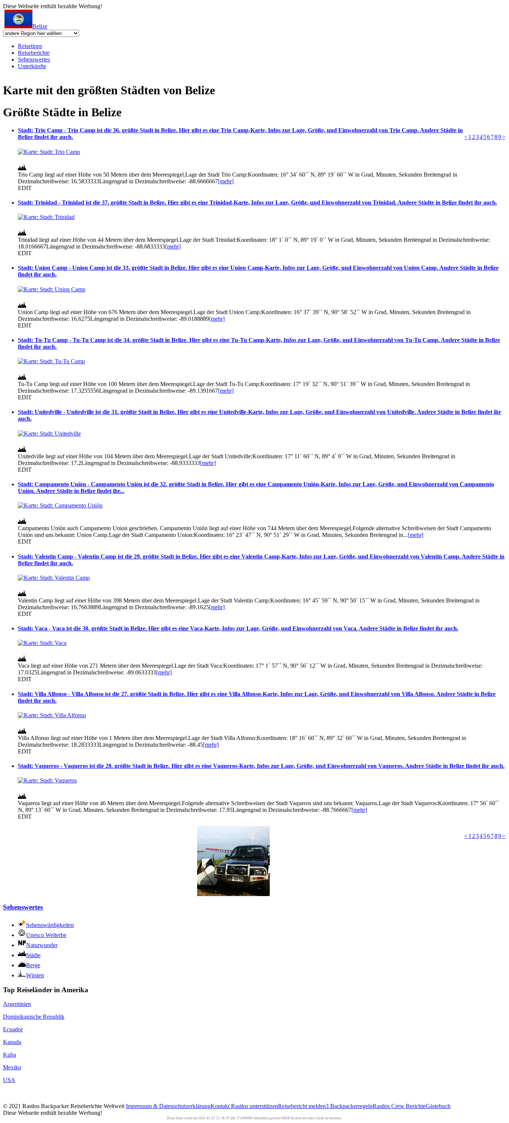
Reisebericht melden (302, 1106)
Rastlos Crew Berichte (399, 1106)
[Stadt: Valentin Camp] (54, 578)
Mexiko (12, 1067)
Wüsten (35, 975)
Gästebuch (438, 1106)
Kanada (12, 1042)
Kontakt (221, 1106)
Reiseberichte (34, 53)
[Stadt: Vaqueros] (47, 780)
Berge (33, 965)
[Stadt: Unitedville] (49, 433)
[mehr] (226, 181)
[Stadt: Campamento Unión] (60, 505)
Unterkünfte (32, 66)
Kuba (9, 1054)
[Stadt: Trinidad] (46, 217)
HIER (285, 1118)
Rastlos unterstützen (254, 1106)
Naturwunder (41, 945)
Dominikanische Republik (33, 1016)
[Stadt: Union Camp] (51, 289)
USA (9, 1080)
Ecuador (13, 1029)
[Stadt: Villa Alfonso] (52, 715)
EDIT (25, 188)
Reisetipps (30, 46)
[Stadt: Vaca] (42, 643)
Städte (33, 955)
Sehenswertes (34, 59)
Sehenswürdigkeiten (50, 925)
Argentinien (17, 1004)
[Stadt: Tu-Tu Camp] (51, 361)
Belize (39, 26)
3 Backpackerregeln (349, 1106)
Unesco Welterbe (46, 935)
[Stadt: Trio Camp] (49, 152)
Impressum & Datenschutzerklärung (168, 1106)
